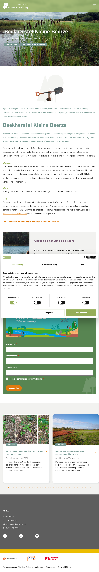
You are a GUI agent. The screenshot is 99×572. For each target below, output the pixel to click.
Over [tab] (82, 264)
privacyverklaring (35, 379)
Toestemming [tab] (17, 264)
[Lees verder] (45, 452)
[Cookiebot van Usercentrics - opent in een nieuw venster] (85, 257)
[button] (8, 487)
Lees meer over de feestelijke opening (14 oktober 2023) (29, 221)
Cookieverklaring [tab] (49, 264)
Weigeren (49, 313)
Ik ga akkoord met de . (26, 379)
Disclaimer (50, 567)
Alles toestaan (81, 313)
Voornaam (10, 344)
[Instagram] (37, 536)
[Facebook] (5, 536)
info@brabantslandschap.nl (14, 524)
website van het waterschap (15, 214)
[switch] (37, 302)
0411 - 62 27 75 (13, 528)
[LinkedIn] (21, 536)
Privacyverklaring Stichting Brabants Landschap (23, 567)
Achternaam (11, 356)
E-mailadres (11, 367)
